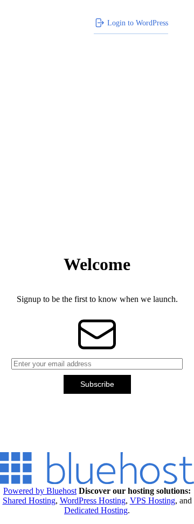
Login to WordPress (137, 22)
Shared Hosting (29, 500)
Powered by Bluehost (40, 490)
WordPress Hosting (93, 500)
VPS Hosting (152, 500)
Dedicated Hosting (96, 510)
